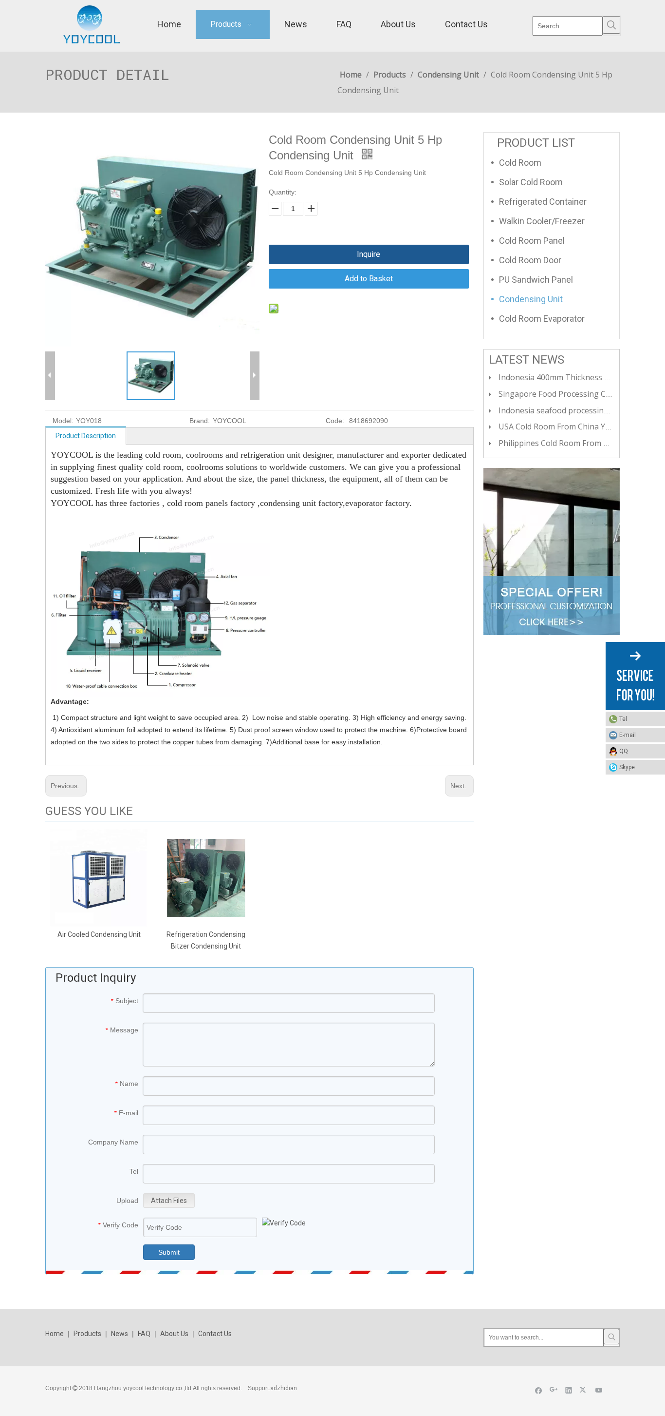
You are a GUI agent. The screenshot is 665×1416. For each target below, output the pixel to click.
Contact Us (215, 1334)
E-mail (627, 735)
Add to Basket (369, 278)
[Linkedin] (569, 1390)
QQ (623, 751)
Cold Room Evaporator (542, 318)
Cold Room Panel (532, 240)
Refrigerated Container (543, 201)
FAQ (144, 1334)
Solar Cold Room (531, 182)
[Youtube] (599, 1390)
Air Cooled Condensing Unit (99, 934)
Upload (127, 1200)
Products (87, 1334)
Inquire (368, 254)
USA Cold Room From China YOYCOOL (567, 426)
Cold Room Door (530, 260)
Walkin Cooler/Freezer (542, 221)
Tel (623, 719)
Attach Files (169, 1200)
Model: (63, 421)
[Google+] (554, 1390)
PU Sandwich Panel (536, 279)
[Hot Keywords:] (611, 25)
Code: (335, 421)
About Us (174, 1334)
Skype (627, 767)
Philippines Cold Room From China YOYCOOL (580, 443)
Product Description (85, 436)
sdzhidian (283, 1388)
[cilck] (551, 551)
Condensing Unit (531, 299)
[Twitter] (584, 1390)
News (119, 1334)
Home (54, 1334)
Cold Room (520, 162)
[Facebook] (539, 1390)
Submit (169, 1252)
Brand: (199, 421)
